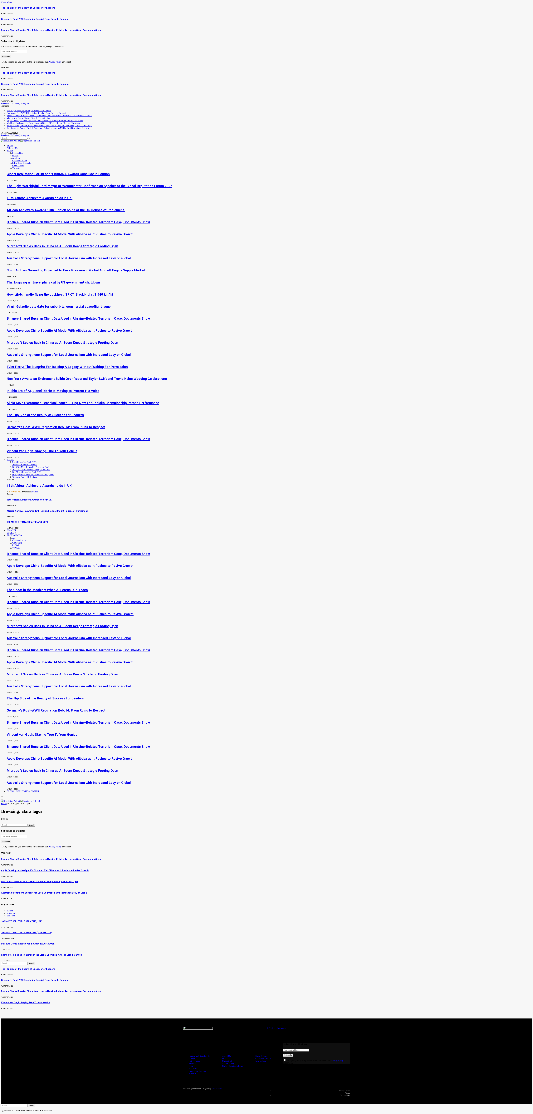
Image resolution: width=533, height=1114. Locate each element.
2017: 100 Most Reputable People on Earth (31, 469)
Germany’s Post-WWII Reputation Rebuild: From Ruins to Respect (35, 19)
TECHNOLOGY (14, 535)
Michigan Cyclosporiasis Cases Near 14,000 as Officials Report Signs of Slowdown (43, 123)
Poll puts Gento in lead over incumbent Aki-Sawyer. (28, 943)
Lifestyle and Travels (21, 163)
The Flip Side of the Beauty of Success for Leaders (28, 8)
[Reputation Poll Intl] (20, 141)
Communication (19, 540)
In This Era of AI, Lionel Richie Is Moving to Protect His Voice (53, 391)
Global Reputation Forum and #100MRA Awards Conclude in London (58, 174)
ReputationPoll (217, 1088)
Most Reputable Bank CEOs (24, 462)
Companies (17, 543)
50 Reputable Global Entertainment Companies (33, 474)
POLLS (10, 459)
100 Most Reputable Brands (24, 464)
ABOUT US (12, 148)
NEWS (10, 150)
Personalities (17, 153)
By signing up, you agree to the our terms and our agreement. (37, 62)
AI (13, 538)
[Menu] (2, 796)
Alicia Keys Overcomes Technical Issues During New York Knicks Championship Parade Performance (83, 403)
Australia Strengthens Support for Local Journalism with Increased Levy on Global (69, 258)
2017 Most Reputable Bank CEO (27, 472)
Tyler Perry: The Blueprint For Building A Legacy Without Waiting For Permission (67, 367)
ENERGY (11, 533)
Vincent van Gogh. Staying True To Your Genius (28, 118)
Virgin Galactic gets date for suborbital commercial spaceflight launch (59, 306)
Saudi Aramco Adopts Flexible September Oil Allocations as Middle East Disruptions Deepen (48, 128)
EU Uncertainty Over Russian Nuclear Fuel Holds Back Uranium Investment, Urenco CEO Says (49, 125)
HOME (10, 145)
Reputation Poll (15, 492)
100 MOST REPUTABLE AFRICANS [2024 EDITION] (26, 932)
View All (16, 168)
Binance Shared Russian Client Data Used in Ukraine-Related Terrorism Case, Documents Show (51, 30)
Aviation (16, 158)
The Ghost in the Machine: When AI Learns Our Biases (47, 590)
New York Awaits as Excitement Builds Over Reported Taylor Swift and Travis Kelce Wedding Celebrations (87, 379)
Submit (31, 1106)
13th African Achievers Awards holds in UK (39, 198)
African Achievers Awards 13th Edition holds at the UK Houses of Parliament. (66, 210)
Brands (15, 155)
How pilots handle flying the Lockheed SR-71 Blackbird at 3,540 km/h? (60, 294)
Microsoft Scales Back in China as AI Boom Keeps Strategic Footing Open (62, 246)
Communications (19, 160)
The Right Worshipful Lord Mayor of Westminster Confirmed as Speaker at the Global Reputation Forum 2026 (89, 186)
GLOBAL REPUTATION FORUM (23, 791)
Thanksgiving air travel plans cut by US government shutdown (53, 282)
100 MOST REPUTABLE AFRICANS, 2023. (27, 522)
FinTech (15, 545)
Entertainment (18, 165)
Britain (34, 492)
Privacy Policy (54, 62)
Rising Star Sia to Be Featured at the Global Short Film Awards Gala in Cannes (41, 955)
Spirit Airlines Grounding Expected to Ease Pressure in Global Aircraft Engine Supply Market (76, 270)
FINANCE (12, 530)
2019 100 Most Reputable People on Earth (31, 467)
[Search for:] (14, 825)
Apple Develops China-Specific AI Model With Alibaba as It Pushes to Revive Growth (45, 120)
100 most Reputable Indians (24, 477)
